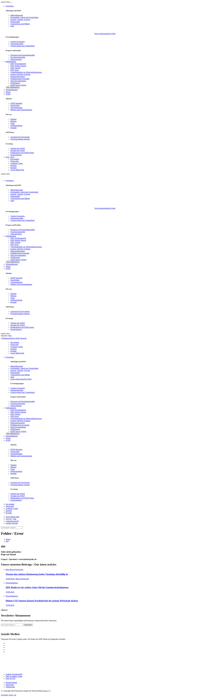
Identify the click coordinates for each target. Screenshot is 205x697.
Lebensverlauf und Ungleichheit (22, 46)
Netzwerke (14, 161)
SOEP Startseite (16, 103)
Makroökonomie (16, 15)
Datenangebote (16, 59)
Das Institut (14, 159)
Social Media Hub (17, 170)
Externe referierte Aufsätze (20, 74)
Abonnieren (28, 625)
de (11, 336)
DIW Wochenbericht (18, 64)
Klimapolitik (15, 22)
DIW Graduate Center (14, 676)
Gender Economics (17, 42)
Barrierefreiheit (11, 683)
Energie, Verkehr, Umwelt (20, 20)
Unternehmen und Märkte (20, 24)
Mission (13, 121)
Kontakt (13, 128)
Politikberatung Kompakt (19, 79)
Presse (8, 92)
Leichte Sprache (12, 523)
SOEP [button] (8, 94)
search (3, 2)
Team (12, 123)
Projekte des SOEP (17, 151)
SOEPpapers (15, 83)
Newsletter (5, 629)
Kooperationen (16, 155)
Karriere (13, 166)
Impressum (10, 685)
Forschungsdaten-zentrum (20, 139)
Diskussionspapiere (17, 77)
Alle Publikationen (13, 87)
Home (8, 539)
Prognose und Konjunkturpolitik (22, 55)
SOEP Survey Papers (18, 85)
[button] (5, 2)
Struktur (13, 119)
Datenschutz (10, 687)
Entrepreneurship (16, 44)
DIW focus (14, 70)
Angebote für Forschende (20, 137)
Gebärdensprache (12, 521)
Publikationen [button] (11, 62)
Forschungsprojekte (17, 57)
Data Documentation (18, 81)
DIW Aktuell (15, 68)
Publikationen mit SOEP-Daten (22, 153)
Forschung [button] (10, 6)
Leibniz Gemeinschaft (14, 674)
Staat (12, 26)
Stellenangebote (16, 126)
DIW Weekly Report (18, 66)
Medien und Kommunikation (21, 110)
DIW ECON (10, 678)
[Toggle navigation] (11, 2)
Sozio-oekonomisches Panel (104, 34)
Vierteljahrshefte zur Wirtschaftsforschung (26, 72)
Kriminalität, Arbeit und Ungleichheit (24, 17)
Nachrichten (15, 105)
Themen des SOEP (17, 148)
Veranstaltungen (12, 90)
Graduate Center (16, 163)
